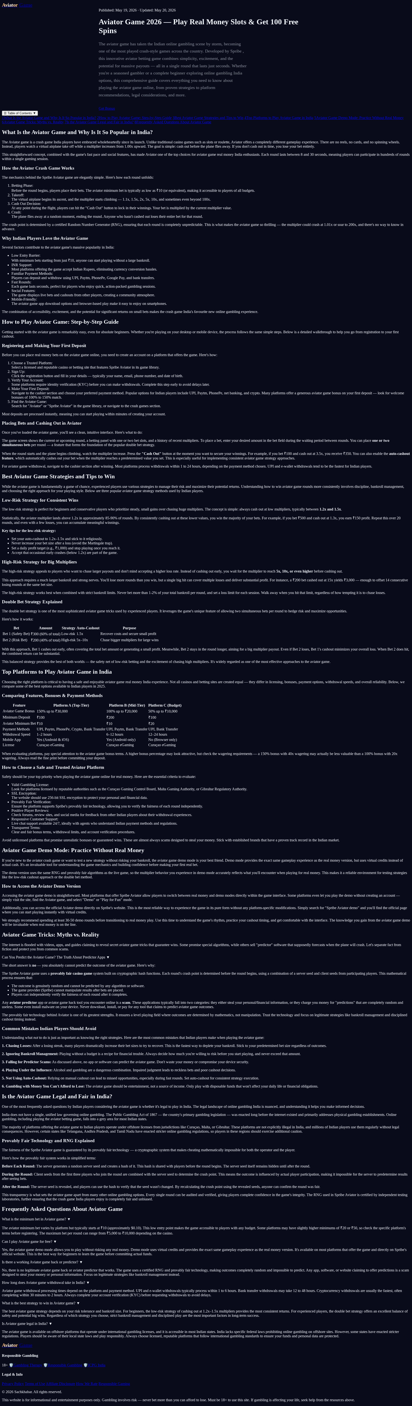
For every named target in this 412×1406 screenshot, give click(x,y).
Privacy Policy (13, 1384)
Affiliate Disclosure (60, 1384)
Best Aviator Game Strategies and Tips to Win (208, 118)
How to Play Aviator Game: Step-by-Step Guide (134, 118)
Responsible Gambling (62, 1365)
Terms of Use (35, 1384)
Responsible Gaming (114, 1384)
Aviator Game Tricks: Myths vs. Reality (33, 122)
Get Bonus (107, 108)
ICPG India (94, 1365)
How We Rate (87, 1384)
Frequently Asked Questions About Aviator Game (172, 122)
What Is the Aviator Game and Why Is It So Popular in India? (49, 118)
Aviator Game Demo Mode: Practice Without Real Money (359, 118)
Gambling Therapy (25, 1365)
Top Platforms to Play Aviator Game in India (278, 118)
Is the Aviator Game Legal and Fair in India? (99, 122)
